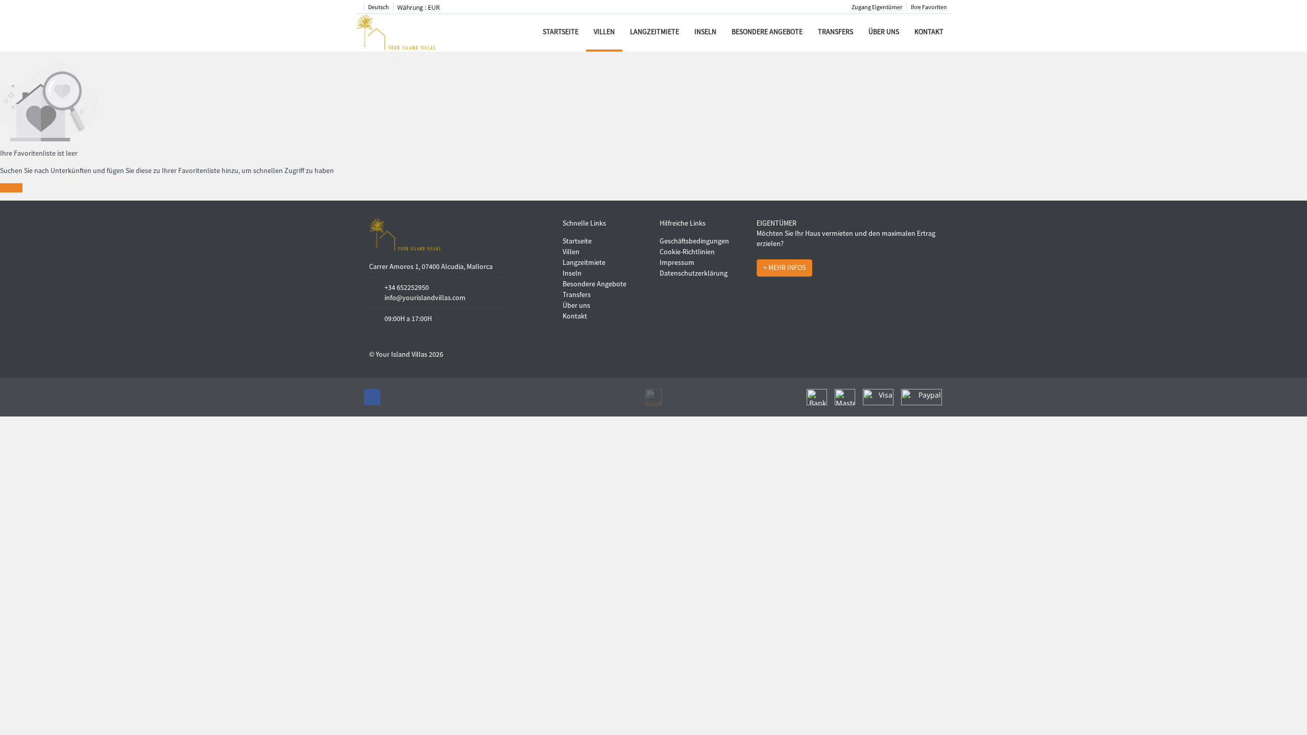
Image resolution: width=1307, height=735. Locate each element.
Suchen (11, 187)
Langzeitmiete (654, 31)
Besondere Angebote (767, 31)
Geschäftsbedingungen (694, 241)
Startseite (560, 31)
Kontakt (928, 31)
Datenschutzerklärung (694, 273)
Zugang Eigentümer (877, 7)
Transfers (835, 31)
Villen (604, 31)
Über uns (883, 31)
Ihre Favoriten (929, 7)
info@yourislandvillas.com (425, 297)
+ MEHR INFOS (784, 267)
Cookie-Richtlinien (687, 251)
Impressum (677, 262)
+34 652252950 (406, 287)
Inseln (705, 31)
